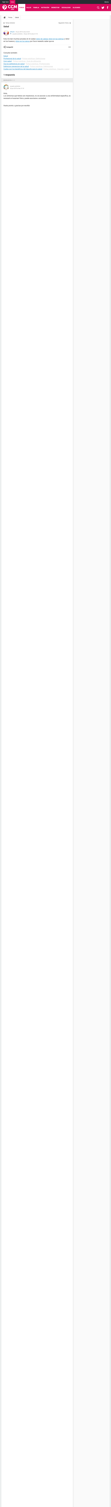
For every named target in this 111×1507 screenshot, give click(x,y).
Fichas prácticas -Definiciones (33, 59)
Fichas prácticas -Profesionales (38, 64)
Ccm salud (7, 61)
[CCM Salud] (9, 7)
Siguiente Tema (63, 23)
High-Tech (5, 2)
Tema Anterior (10, 23)
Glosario (76, 7)
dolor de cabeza (42, 39)
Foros (21, 7)
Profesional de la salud (12, 59)
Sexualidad (66, 7)
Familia (36, 7)
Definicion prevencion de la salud (16, 66)
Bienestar (55, 7)
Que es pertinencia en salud (13, 64)
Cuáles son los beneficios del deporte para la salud (22, 69)
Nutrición (45, 7)
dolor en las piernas (56, 39)
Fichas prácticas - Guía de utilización (27, 61)
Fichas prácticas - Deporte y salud (56, 69)
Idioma (106, 2)
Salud (12, 2)
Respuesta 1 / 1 (9, 80)
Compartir (9, 47)
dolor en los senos (23, 41)
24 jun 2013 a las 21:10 (31, 34)
